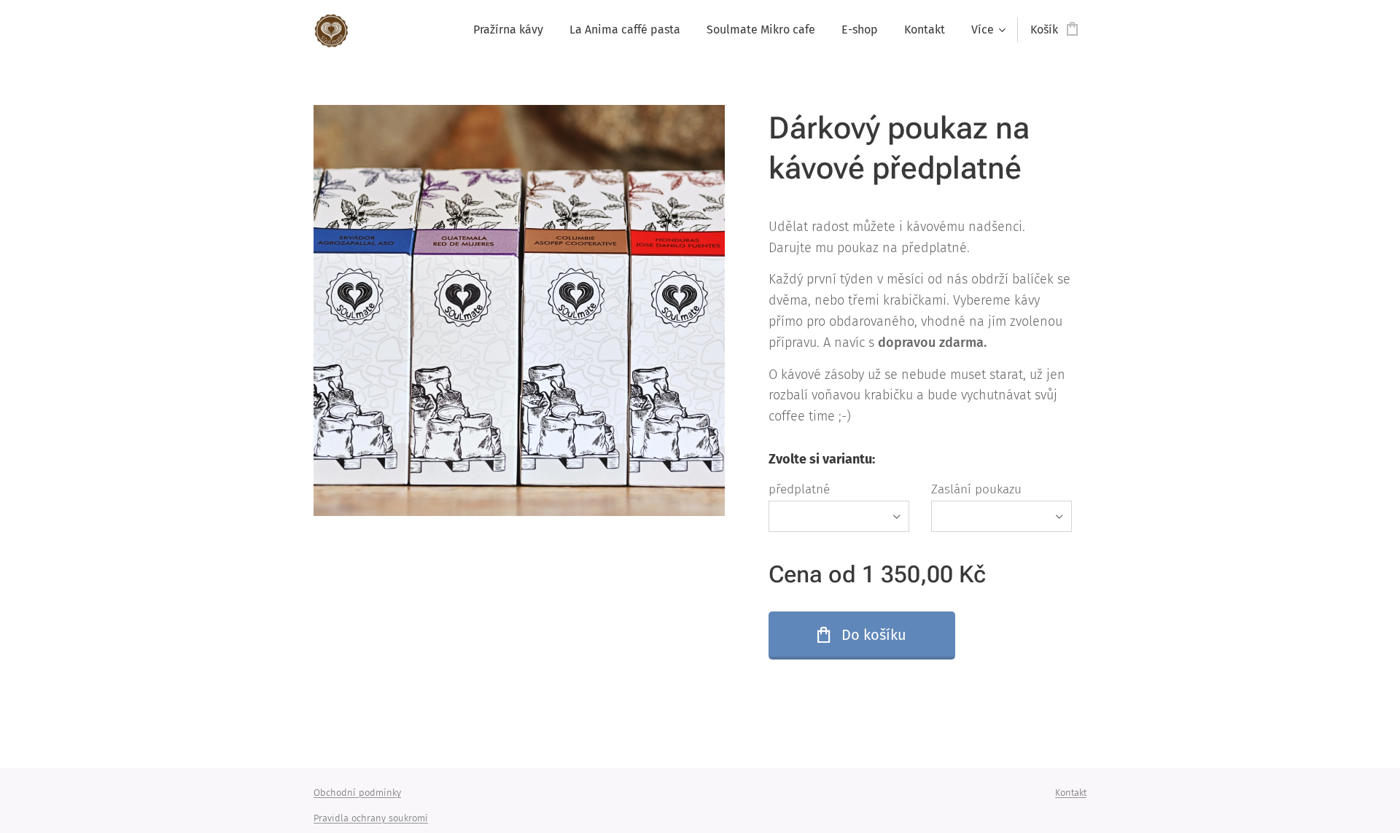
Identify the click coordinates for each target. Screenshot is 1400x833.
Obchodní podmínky (357, 792)
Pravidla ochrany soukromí (371, 818)
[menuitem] (508, 30)
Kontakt (1070, 792)
